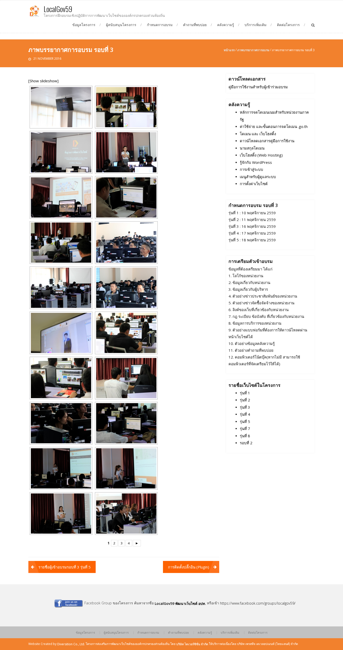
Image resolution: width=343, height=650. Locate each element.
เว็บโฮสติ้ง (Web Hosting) (261, 155)
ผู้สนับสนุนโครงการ (121, 24)
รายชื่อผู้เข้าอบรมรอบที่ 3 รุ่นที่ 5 (64, 566)
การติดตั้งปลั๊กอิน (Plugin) (188, 566)
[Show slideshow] (43, 81)
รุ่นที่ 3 (245, 407)
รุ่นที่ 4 (245, 414)
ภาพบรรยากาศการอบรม (253, 50)
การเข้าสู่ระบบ (251, 169)
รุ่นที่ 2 (245, 400)
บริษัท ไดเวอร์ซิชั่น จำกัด (192, 644)
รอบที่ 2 (246, 443)
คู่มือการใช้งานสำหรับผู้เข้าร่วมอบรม (258, 86)
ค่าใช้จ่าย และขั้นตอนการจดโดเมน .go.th (274, 126)
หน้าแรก (229, 50)
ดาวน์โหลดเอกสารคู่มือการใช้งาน (267, 140)
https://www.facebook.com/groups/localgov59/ (258, 603)
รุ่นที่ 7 (245, 428)
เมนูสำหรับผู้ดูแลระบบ (258, 176)
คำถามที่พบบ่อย (195, 24)
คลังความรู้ (225, 24)
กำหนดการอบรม (160, 24)
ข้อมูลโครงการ (83, 24)
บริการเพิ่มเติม (255, 24)
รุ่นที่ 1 (245, 392)
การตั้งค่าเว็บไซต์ (254, 183)
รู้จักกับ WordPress (256, 162)
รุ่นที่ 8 (245, 435)
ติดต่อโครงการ (288, 24)
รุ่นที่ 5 (245, 421)
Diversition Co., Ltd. (71, 644)
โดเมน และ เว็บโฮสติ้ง (258, 133)
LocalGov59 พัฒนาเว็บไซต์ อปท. (180, 603)
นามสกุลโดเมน (252, 148)
